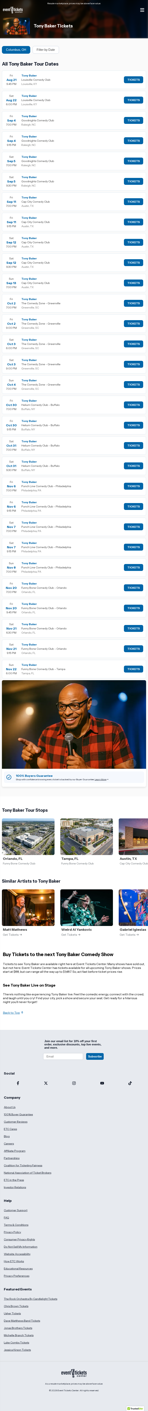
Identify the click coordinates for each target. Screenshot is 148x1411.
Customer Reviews (15, 1121)
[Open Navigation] (142, 10)
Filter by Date (46, 49)
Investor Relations (15, 1187)
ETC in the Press (14, 1180)
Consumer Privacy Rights (19, 1239)
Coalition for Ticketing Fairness (23, 1165)
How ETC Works (14, 1261)
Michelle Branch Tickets (19, 1335)
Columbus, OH (16, 49)
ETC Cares (10, 1129)
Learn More (100, 779)
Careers (9, 1143)
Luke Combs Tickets (16, 1342)
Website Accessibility (17, 1254)
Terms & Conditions (16, 1225)
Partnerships (11, 1158)
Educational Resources (18, 1268)
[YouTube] (102, 1083)
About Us (9, 1107)
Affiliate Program (14, 1151)
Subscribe (95, 1056)
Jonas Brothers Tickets (18, 1328)
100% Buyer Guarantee (18, 1114)
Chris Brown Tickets (16, 1306)
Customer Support (15, 1210)
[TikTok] (130, 1083)
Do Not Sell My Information (20, 1246)
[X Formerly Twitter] (46, 1083)
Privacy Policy (12, 1232)
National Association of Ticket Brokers (27, 1172)
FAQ (6, 1217)
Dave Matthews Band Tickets (22, 1320)
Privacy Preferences (16, 1276)
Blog (7, 1136)
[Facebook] (18, 1083)
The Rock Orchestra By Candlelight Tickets (30, 1299)
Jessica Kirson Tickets (17, 1350)
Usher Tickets (12, 1313)
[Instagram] (74, 1083)
